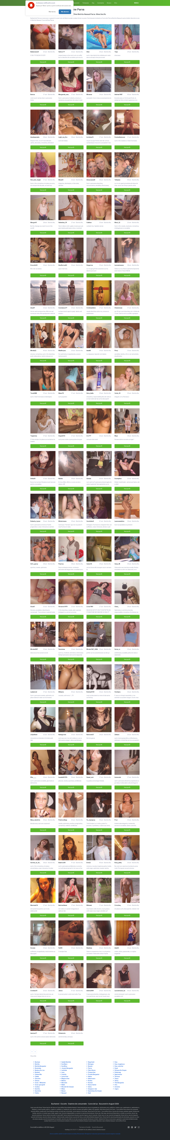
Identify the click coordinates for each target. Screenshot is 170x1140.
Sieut (116, 1068)
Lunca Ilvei (64, 1076)
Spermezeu (118, 1074)
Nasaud (63, 1093)
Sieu (115, 1062)
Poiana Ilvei (91, 1072)
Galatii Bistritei (66, 1062)
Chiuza (37, 1080)
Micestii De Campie (67, 1087)
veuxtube (117, 1133)
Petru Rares (92, 1070)
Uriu (115, 1085)
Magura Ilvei (65, 1078)
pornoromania (101, 1133)
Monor (63, 1091)
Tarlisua (117, 1076)
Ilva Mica (64, 1066)
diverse (52, 1133)
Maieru (63, 1080)
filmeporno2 (88, 1133)
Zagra (116, 1089)
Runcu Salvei (92, 1085)
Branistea (38, 1068)
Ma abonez (65, 12)
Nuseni (90, 1066)
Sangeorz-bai (92, 1089)
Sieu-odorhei (118, 1066)
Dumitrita (38, 1091)
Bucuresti (76, 3)
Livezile (63, 1074)
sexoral (108, 1133)
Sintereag (117, 1072)
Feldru (37, 1093)
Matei (63, 1085)
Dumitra (37, 1089)
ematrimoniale (67, 1133)
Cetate (37, 1076)
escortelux (74, 1133)
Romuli (90, 1082)
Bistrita (37, 1064)
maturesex (95, 1133)
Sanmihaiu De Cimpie (95, 1091)
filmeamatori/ (81, 1133)
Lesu (62, 1072)
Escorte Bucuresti (97, 1127)
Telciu (116, 1080)
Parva (90, 1068)
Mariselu (64, 1082)
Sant (89, 1093)
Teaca (116, 1078)
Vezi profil (43, 62)
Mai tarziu (52, 12)
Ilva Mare (64, 1064)
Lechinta (64, 1070)
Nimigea (90, 1064)
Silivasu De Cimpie (120, 1070)
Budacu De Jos (40, 1070)
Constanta (100, 3)
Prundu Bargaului (93, 1074)
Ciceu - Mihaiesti (40, 1082)
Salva (89, 1087)
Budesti (37, 1072)
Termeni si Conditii (85, 1127)
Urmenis (117, 1087)
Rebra (90, 1076)
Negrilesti (91, 1062)
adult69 (61, 1133)
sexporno (112, 1133)
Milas (63, 1089)
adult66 (56, 1133)
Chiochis (38, 1078)
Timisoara (85, 3)
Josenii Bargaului (67, 1068)
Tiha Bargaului (119, 1082)
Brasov (109, 3)
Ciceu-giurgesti (40, 1085)
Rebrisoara (91, 1078)
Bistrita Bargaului (40, 1066)
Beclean (37, 1062)
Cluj (93, 3)
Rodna (90, 1080)
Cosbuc (37, 1087)
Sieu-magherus (119, 1064)
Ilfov (115, 3)
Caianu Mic (38, 1074)
